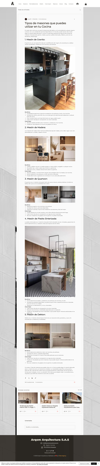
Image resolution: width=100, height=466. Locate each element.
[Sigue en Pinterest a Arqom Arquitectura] (53, 450)
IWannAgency (62, 455)
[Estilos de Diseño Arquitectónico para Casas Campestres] (72, 397)
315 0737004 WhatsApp (50, 447)
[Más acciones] (74, 19)
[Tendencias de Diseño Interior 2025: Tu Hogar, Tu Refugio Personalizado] (28, 397)
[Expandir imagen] (37, 148)
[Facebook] (49, 450)
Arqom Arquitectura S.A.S (50, 439)
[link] (86, 4)
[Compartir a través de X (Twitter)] (28, 378)
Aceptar (94, 463)
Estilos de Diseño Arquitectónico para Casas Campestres (72, 406)
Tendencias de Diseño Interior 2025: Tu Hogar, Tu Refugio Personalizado (28, 406)
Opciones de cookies (84, 463)
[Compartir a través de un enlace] (35, 378)
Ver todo (80, 389)
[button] (80, 9)
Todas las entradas (23, 9)
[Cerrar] (98, 463)
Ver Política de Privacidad (42, 464)
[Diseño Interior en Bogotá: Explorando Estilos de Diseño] (50, 397)
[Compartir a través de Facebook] (25, 378)
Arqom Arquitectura (42, 455)
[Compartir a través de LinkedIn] (32, 378)
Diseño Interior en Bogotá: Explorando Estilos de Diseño (50, 406)
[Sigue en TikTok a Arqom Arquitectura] (51, 450)
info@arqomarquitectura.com (50, 443)
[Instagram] (47, 450)
